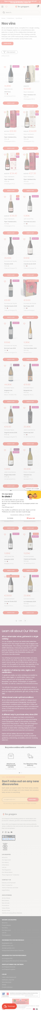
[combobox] (35, 1009)
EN (37, 1009)
